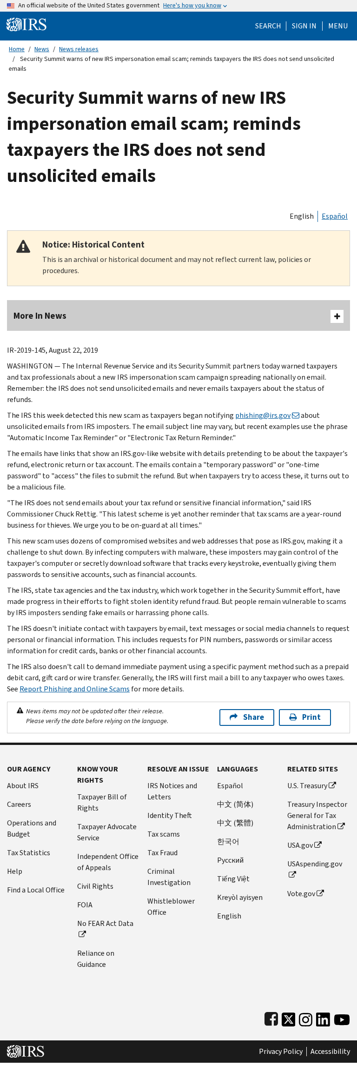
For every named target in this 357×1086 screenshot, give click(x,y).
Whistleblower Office (171, 906)
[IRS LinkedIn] (323, 1017)
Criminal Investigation (169, 876)
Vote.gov (301, 893)
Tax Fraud (162, 853)
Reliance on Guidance (95, 958)
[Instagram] (305, 1017)
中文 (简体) (235, 804)
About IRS (23, 786)
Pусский (230, 860)
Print (311, 717)
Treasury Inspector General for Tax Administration (317, 815)
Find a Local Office (36, 890)
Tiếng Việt (233, 879)
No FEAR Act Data (105, 923)
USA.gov (300, 845)
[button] (304, 26)
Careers (19, 804)
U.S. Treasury (307, 786)
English (302, 216)
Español (335, 216)
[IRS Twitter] (289, 1017)
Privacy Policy (281, 1051)
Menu (338, 26)
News (41, 49)
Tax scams (163, 834)
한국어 (228, 841)
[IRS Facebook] (271, 1017)
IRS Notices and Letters (172, 791)
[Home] (26, 24)
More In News (39, 316)
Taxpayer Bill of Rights (102, 802)
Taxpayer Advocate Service (107, 832)
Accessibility (330, 1051)
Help (14, 871)
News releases (79, 49)
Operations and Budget (31, 828)
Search (268, 26)
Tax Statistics (28, 853)
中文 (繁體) (235, 823)
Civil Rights (95, 886)
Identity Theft (169, 815)
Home (17, 49)
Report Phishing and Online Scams (75, 689)
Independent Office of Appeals (108, 861)
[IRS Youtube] (342, 1017)
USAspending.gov (314, 864)
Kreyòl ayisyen (240, 897)
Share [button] (253, 717)
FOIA (85, 905)
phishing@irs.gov (263, 415)
